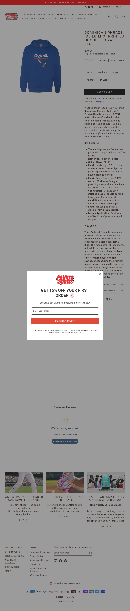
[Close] (100, 274)
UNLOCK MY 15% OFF (65, 321)
